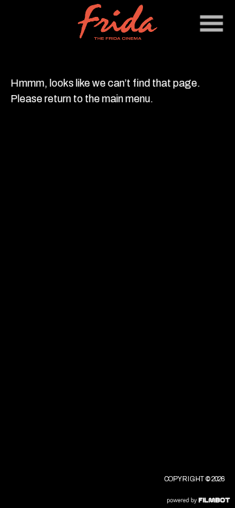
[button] (211, 23)
